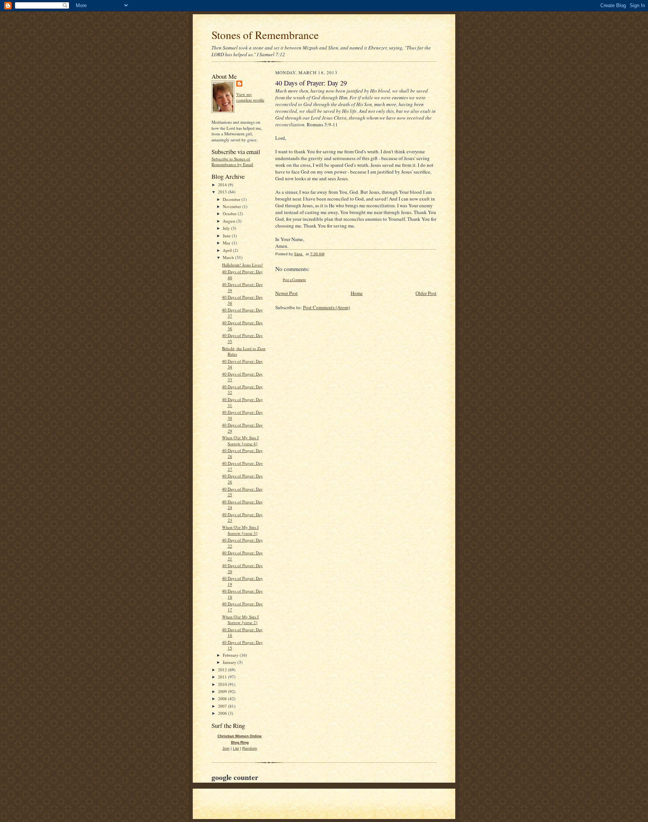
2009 (223, 691)
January (230, 662)
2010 (223, 684)
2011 (223, 677)
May (227, 243)
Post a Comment (294, 279)
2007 (223, 706)
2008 (223, 698)
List (236, 748)
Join (226, 748)
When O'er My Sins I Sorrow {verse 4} (240, 440)
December (232, 199)
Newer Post (286, 293)
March (229, 257)
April (228, 250)
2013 (223, 192)
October (230, 213)
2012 (223, 669)
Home (357, 293)
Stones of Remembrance (265, 34)
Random (249, 748)
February (231, 655)
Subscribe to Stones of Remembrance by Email (232, 162)
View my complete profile (250, 97)
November (232, 206)
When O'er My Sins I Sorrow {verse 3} (240, 530)
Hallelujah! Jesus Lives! (242, 265)
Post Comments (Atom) (326, 307)
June (227, 235)
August (229, 221)
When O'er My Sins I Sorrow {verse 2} (240, 620)
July (227, 228)
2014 (223, 184)
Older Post (426, 293)
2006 (223, 713)
